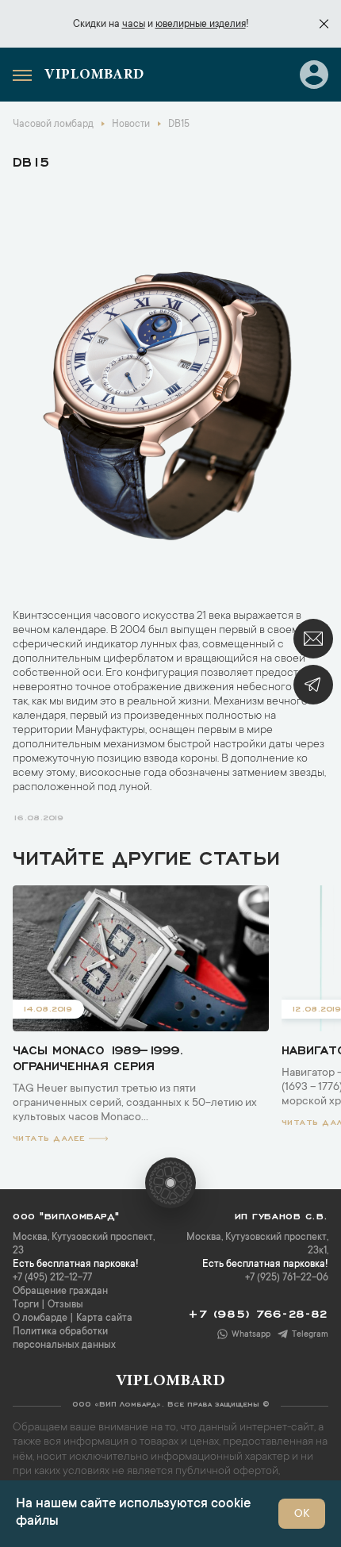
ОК (301, 1514)
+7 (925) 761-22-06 (286, 1278)
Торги (26, 1305)
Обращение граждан (60, 1291)
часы (133, 24)
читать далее (49, 1137)
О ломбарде (40, 1318)
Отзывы (65, 1305)
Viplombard (94, 75)
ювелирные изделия (200, 24)
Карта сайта (104, 1318)
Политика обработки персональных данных (64, 1338)
